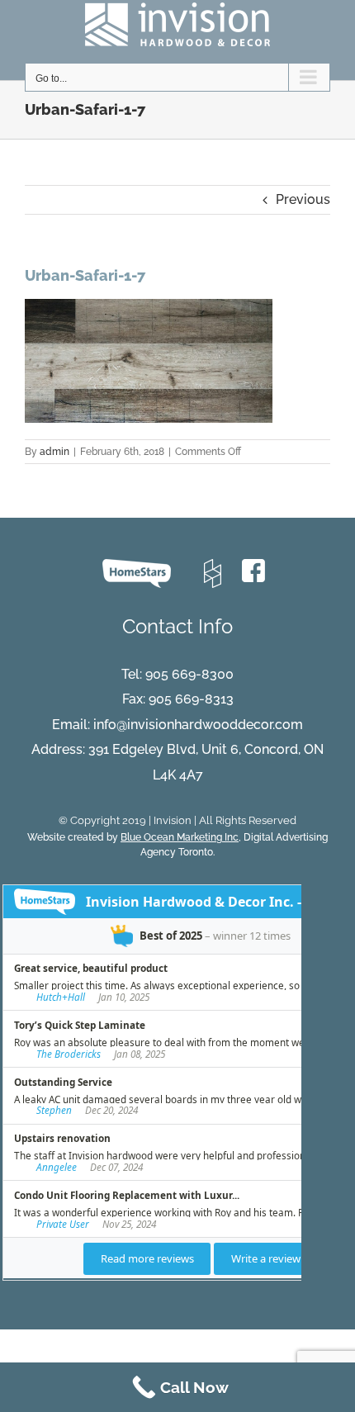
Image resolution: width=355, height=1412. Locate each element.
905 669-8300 (189, 674)
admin (54, 451)
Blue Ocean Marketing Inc (180, 837)
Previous (303, 199)
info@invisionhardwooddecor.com (198, 724)
